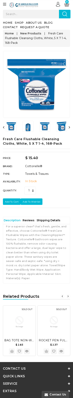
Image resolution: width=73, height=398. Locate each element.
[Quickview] (27, 351)
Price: (7, 158)
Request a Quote (34, 27)
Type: (6, 173)
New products (30, 33)
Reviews (28, 220)
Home (7, 22)
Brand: (8, 166)
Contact (10, 27)
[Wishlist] (19, 351)
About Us (33, 22)
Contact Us (57, 394)
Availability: (12, 181)
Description (12, 220)
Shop (19, 22)
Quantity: (10, 190)
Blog (48, 22)
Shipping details (48, 220)
